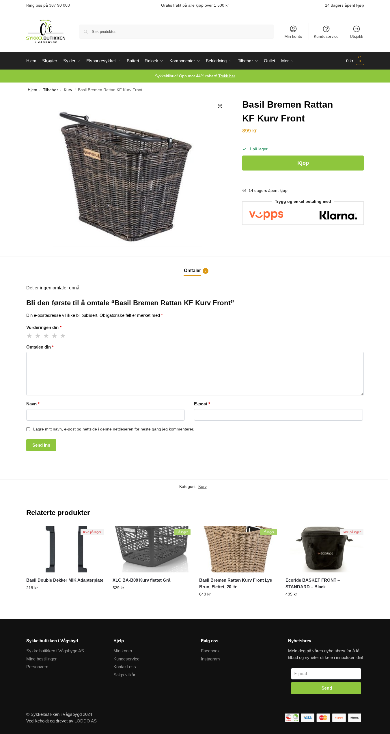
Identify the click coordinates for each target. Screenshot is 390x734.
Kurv (68, 90)
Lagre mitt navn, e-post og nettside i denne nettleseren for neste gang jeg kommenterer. (113, 429)
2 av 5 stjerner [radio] (38, 335)
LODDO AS (85, 720)
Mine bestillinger (41, 658)
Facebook (210, 650)
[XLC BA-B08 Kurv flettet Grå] (152, 549)
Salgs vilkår (124, 674)
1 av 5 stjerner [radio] (29, 335)
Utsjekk (356, 36)
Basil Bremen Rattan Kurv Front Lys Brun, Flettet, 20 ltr (235, 583)
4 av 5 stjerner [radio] (54, 335)
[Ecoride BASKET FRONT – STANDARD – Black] (324, 549)
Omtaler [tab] (195, 270)
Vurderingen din (43, 327)
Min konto (293, 36)
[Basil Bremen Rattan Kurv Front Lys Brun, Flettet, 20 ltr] (238, 549)
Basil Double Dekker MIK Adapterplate (64, 580)
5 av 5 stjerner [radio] (63, 335)
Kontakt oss (124, 666)
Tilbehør (50, 90)
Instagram (210, 658)
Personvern (37, 666)
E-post (202, 403)
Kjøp (303, 163)
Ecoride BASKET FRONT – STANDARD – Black (312, 583)
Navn (33, 403)
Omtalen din (40, 346)
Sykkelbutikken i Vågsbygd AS (55, 650)
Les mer (65, 607)
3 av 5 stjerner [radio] (46, 335)
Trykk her (226, 76)
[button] (220, 106)
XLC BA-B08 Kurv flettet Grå (141, 580)
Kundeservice (326, 36)
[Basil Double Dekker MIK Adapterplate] (65, 549)
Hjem (32, 90)
